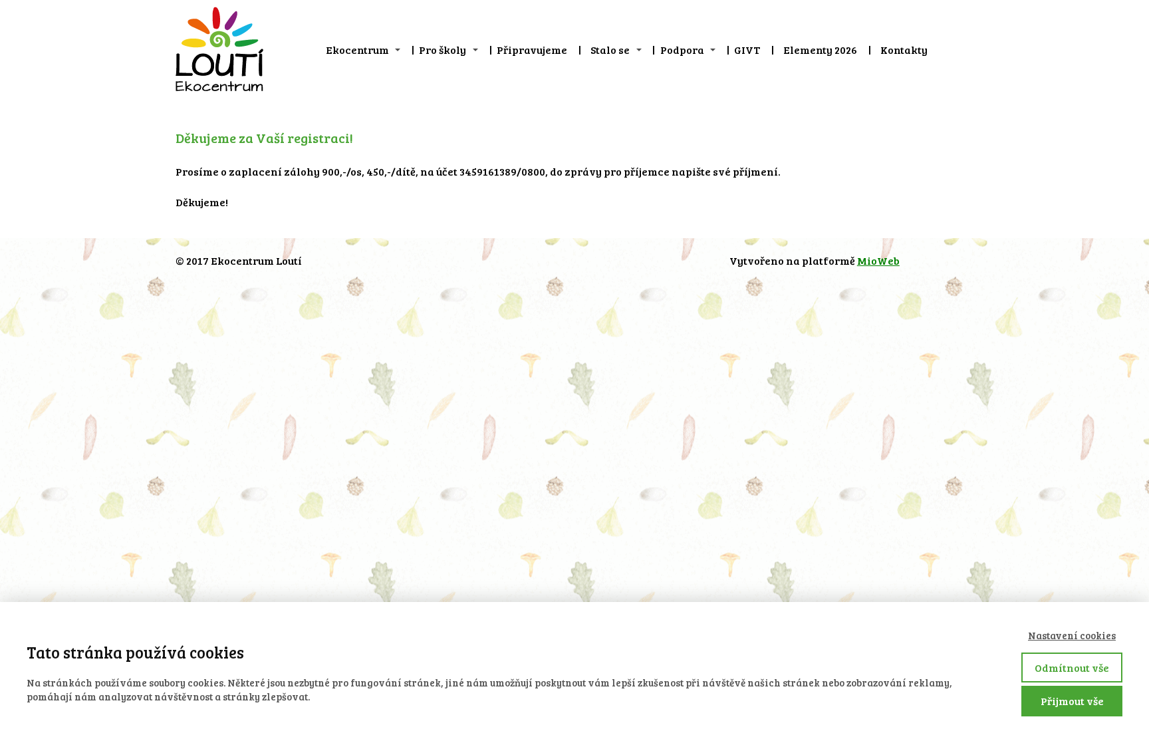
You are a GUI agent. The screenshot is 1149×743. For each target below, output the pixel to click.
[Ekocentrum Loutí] (219, 50)
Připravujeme (532, 50)
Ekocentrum (357, 50)
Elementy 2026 (820, 50)
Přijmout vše (1072, 701)
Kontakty (904, 50)
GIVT (747, 50)
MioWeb (878, 260)
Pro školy (442, 50)
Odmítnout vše (1072, 667)
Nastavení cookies (1072, 635)
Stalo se (610, 50)
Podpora (682, 50)
